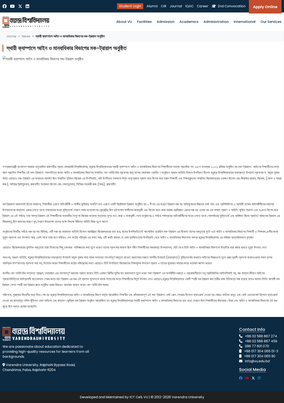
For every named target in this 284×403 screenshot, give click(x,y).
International (245, 21)
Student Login (130, 6)
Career (203, 6)
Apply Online (265, 6)
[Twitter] (20, 6)
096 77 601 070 (257, 346)
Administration (216, 21)
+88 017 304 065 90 (259, 356)
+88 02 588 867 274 (261, 336)
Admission (165, 21)
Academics (189, 21)
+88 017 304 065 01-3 (261, 351)
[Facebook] (4, 6)
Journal (176, 6)
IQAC (189, 6)
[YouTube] (12, 6)
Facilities (144, 21)
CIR (163, 6)
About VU (124, 21)
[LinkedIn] (27, 6)
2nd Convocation (231, 6)
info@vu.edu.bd (257, 361)
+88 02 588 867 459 (261, 341)
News (26, 36)
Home (11, 36)
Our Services (271, 21)
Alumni (152, 6)
